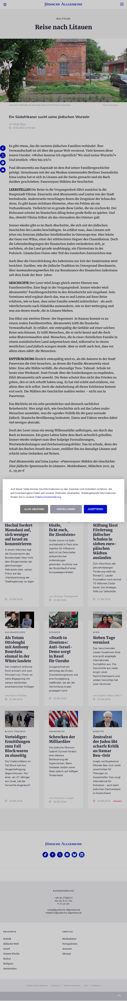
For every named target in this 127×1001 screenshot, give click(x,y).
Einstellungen (66, 509)
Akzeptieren (95, 509)
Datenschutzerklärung (48, 497)
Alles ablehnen (34, 509)
